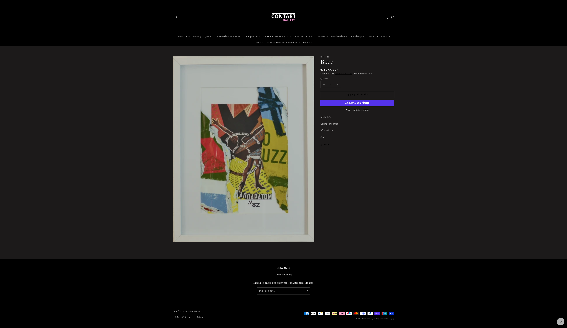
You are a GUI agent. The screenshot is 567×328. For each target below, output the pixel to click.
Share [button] (326, 144)
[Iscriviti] (307, 291)
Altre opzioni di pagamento (357, 110)
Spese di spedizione (343, 73)
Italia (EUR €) (181, 317)
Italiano (200, 317)
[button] (176, 17)
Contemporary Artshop (371, 319)
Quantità (324, 79)
